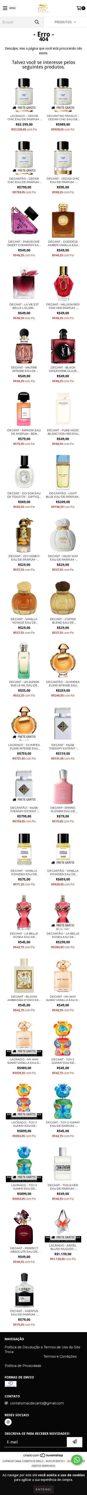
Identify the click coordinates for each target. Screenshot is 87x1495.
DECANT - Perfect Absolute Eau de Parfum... (24, 1249)
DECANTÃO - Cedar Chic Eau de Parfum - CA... (24, 180)
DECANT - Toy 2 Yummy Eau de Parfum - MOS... (63, 1124)
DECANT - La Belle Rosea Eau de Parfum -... (24, 935)
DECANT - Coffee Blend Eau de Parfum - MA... (63, 620)
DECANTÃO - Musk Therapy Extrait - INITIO (24, 809)
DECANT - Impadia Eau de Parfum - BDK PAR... (24, 431)
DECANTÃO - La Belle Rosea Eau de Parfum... (63, 935)
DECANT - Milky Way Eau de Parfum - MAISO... (63, 557)
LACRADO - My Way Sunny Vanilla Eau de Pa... (24, 1061)
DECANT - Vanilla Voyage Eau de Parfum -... (24, 620)
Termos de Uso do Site (62, 1347)
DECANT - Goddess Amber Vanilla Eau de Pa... (63, 243)
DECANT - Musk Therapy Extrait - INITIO (63, 746)
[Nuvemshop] (43, 1456)
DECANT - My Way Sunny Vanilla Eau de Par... (63, 998)
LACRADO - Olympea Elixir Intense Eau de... (24, 746)
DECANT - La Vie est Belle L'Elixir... (24, 306)
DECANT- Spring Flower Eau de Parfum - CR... (63, 809)
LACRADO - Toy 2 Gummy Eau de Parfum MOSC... (24, 1124)
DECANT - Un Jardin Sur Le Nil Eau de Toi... (24, 683)
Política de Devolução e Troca (24, 1349)
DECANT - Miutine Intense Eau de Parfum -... (24, 369)
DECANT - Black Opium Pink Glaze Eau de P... (63, 369)
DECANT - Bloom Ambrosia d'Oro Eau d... (24, 998)
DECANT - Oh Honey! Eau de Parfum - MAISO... (24, 557)
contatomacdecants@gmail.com (37, 1403)
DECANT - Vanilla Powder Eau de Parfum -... (24, 872)
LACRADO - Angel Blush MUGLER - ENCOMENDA (63, 1247)
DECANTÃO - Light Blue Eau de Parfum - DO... (63, 494)
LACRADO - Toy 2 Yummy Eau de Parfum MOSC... (24, 1186)
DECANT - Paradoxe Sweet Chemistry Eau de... (24, 243)
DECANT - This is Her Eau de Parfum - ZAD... (63, 1186)
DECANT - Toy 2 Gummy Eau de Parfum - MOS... (63, 1061)
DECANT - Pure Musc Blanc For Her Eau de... (63, 431)
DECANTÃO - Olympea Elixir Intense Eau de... (63, 683)
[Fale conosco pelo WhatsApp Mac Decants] (76, 1460)
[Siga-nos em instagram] (8, 1422)
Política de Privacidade (23, 1366)
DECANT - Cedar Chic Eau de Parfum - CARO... (63, 180)
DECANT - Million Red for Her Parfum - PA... (63, 306)
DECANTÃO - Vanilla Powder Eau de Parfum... (63, 872)
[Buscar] (36, 22)
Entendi (44, 1489)
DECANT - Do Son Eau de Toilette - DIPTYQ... (24, 494)
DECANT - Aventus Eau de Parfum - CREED (24, 1312)
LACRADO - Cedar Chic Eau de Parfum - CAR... (24, 117)
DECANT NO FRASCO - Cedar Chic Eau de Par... (63, 117)
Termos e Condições (60, 1356)
